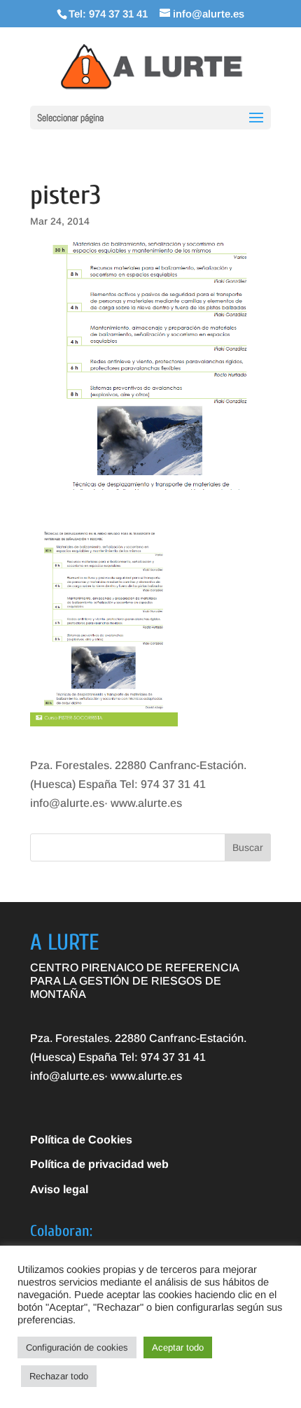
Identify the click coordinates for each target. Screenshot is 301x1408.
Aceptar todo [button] (178, 1347)
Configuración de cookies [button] (77, 1347)
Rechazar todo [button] (58, 1376)
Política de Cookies (81, 1140)
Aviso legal (59, 1189)
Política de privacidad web (99, 1164)
